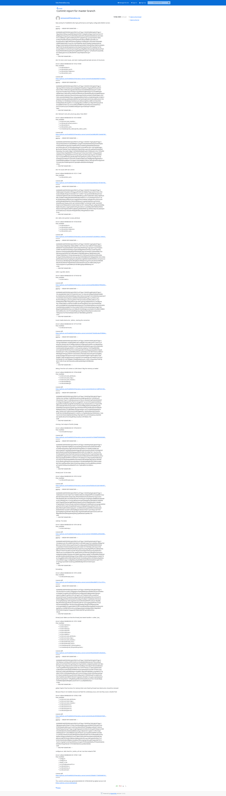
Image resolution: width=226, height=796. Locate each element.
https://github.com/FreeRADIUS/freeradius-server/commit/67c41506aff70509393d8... (81, 437)
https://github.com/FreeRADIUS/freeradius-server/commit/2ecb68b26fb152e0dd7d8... (81, 134)
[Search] (168, 2)
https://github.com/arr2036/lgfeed (66, 783)
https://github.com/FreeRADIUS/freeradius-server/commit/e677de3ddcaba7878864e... (81, 333)
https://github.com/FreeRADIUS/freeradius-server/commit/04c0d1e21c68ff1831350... (81, 389)
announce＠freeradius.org (70, 18)
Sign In (134, 3)
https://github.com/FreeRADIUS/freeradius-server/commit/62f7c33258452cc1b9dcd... (81, 236)
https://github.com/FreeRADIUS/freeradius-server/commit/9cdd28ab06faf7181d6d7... (81, 78)
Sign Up (143, 3)
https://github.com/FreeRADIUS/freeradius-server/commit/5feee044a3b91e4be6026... (81, 653)
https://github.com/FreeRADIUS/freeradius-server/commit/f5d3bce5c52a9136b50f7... (81, 485)
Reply (59, 788)
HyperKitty (113, 793)
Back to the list (134, 20)
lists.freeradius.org (62, 3)
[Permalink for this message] (126, 786)
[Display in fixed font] (123, 786)
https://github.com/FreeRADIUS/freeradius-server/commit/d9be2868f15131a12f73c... (81, 582)
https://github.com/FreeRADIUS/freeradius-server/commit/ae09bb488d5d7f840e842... (81, 285)
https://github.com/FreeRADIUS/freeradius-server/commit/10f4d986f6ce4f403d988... (81, 534)
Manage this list (124, 3)
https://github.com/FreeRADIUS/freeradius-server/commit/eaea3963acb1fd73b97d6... (81, 183)
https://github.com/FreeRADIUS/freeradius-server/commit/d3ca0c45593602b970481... (81, 716)
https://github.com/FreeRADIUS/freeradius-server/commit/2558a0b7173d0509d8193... (81, 775)
